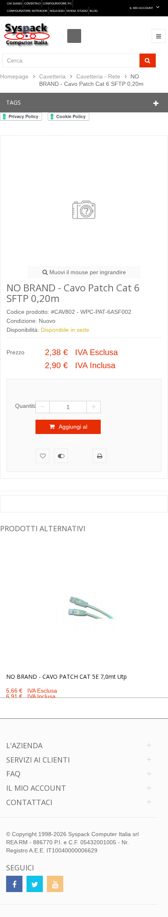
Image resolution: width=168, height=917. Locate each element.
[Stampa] (100, 456)
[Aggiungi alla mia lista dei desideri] (42, 456)
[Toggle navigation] (159, 36)
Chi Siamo (14, 3)
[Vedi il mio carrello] (76, 28)
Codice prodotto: (28, 312)
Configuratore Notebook (27, 10)
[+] (93, 407)
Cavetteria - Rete (98, 76)
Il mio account (36, 788)
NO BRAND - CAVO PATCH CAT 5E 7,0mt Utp (66, 676)
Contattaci (32, 3)
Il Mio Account (142, 8)
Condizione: (22, 321)
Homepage (14, 76)
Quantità (25, 406)
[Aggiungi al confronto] (61, 456)
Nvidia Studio (77, 10)
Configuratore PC (57, 3)
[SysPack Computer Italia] (26, 34)
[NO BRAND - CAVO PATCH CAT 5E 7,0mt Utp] (84, 607)
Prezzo (15, 352)
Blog (93, 10)
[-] (42, 407)
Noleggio (57, 10)
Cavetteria (52, 76)
